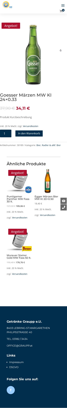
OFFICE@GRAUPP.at (20, 345)
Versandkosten (30, 126)
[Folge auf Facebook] (11, 390)
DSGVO (13, 367)
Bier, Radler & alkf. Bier (48, 145)
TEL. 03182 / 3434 (17, 338)
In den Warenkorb (29, 133)
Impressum (16, 362)
